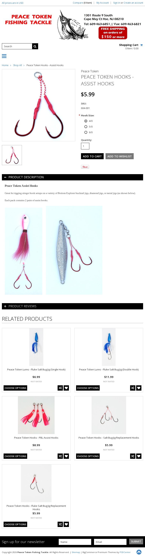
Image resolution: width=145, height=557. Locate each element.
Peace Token (90, 71)
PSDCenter (125, 552)
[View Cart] (141, 45)
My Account (102, 3)
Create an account (133, 3)
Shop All (17, 65)
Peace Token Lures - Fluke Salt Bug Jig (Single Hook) (36, 369)
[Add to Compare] (60, 388)
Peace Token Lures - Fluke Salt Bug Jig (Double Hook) (109, 369)
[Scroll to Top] (139, 552)
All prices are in (12, 3)
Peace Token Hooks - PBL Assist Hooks (36, 437)
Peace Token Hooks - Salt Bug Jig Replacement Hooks (109, 437)
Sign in (116, 3)
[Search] (35, 46)
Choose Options (15, 388)
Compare (82, 3)
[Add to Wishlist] (66, 388)
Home (5, 65)
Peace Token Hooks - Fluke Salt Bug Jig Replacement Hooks (36, 507)
